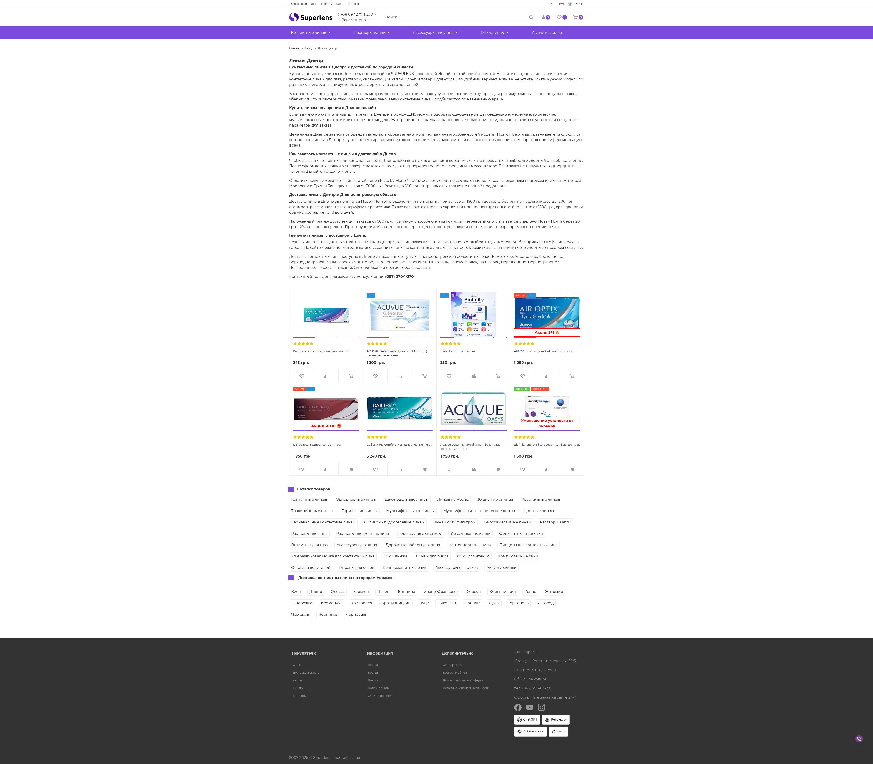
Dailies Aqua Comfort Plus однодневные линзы (399, 444)
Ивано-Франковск (441, 592)
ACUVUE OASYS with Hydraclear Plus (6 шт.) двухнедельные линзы (397, 352)
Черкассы (300, 614)
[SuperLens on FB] (518, 707)
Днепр (315, 592)
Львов (383, 592)
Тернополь (518, 603)
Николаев (446, 603)
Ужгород (545, 603)
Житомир (554, 592)
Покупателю (304, 653)
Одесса (338, 592)
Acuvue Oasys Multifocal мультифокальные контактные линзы (470, 446)
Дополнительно (457, 653)
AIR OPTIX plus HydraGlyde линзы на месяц (544, 351)
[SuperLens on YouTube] (529, 707)
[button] (310, 17)
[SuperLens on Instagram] (541, 707)
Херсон (474, 592)
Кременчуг (331, 603)
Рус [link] (561, 3)
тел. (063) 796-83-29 (532, 688)
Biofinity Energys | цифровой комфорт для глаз (547, 444)
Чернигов (328, 614)
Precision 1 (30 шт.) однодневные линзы (320, 351)
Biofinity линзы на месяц (457, 351)
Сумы (494, 603)
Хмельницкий (502, 592)
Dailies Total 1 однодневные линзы (317, 444)
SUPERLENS (402, 74)
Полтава (472, 603)
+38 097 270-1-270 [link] (357, 14)
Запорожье (301, 603)
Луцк (424, 603)
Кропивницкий (396, 603)
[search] (531, 17)
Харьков (361, 592)
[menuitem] (324, 665)
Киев (296, 592)
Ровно (530, 592)
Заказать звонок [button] (357, 20)
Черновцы (356, 614)
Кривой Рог (362, 603)
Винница (406, 592)
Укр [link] (552, 3)
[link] (304, 4)
